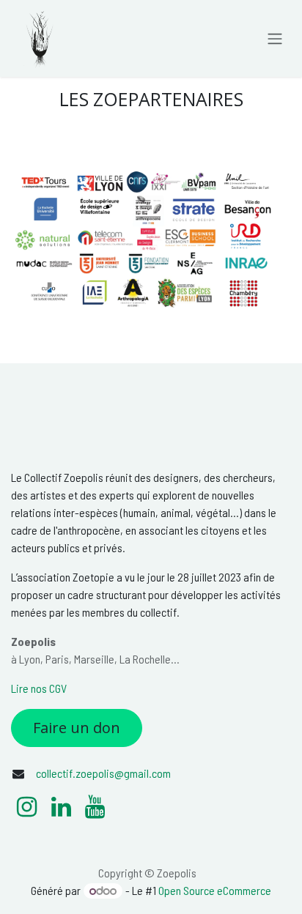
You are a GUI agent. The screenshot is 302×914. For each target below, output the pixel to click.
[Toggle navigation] (275, 39)
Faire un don (76, 727)
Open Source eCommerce (214, 890)
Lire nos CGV (39, 688)
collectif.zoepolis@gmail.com (103, 773)
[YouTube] (94, 807)
